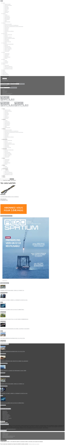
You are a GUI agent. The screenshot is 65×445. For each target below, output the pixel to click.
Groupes (5, 14)
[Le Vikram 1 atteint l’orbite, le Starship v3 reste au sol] (2, 297)
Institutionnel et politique (9, 31)
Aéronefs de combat (8, 24)
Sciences (6, 10)
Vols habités (6, 7)
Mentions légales (5, 433)
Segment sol (6, 11)
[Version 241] (25, 278)
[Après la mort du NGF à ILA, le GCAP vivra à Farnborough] (2, 316)
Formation (6, 61)
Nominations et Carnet (8, 68)
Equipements (6, 27)
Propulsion (6, 6)
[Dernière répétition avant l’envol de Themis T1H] (2, 288)
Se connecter (4, 78)
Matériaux (6, 45)
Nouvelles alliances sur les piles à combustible (12, 309)
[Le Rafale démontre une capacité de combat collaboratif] (2, 358)
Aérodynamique (7, 46)
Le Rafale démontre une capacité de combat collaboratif (14, 361)
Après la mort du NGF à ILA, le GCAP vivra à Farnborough (14, 319)
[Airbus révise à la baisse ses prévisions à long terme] (2, 368)
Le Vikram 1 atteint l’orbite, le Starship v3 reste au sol (14, 300)
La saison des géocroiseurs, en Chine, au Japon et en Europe (14, 328)
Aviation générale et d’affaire (9, 38)
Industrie (4, 13)
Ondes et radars (7, 49)
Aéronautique (4, 33)
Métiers (3, 59)
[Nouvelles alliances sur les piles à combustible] (2, 307)
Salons (5, 20)
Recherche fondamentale (8, 44)
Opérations (6, 29)
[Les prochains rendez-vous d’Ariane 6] (8, 193)
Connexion (4, 72)
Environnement (5, 62)
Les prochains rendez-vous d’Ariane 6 (9, 196)
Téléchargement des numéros (6, 94)
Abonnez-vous (5, 73)
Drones (3, 52)
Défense (3, 22)
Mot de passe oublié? (4, 85)
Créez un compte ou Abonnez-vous (7, 93)
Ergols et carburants (8, 48)
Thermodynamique (7, 47)
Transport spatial (7, 4)
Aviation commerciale (8, 34)
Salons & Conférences (8, 66)
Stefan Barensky (3, 198)
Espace (3, 2)
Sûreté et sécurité (7, 41)
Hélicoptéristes (7, 18)
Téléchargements (5, 74)
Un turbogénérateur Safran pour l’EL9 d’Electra (12, 338)
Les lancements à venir (8, 67)
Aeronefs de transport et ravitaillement (11, 25)
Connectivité (6, 51)
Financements (6, 19)
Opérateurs (6, 55)
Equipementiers (7, 17)
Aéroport (6, 35)
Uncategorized (3, 321)
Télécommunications (8, 5)
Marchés (5, 58)
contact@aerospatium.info (11, 429)
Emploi (5, 60)
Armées (5, 32)
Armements (6, 28)
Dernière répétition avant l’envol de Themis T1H (12, 290)
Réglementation (7, 21)
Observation (6, 8)
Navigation (6, 12)
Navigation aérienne (8, 37)
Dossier (3, 69)
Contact (3, 89)
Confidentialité (4, 92)
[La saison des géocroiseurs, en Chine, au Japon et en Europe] (2, 326)
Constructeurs (6, 15)
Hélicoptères (6, 39)
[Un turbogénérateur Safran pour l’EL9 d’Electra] (2, 336)
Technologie (4, 42)
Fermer (1, 0)
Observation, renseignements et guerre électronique (13, 26)
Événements (6, 65)
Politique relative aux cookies (34, 443)
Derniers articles (4, 283)
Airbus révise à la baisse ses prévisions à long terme (13, 370)
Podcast (3, 71)
